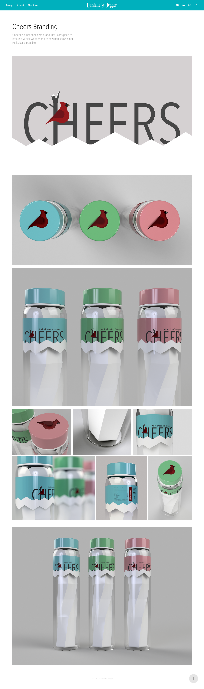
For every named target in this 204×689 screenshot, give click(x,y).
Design (9, 5)
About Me (32, 5)
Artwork (20, 5)
